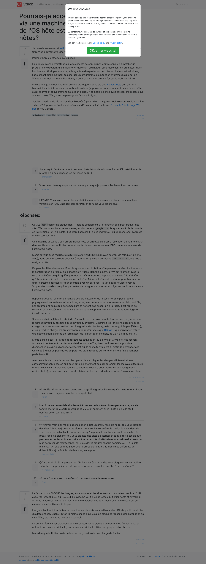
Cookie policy (99, 43)
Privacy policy (116, 43)
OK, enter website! (103, 50)
